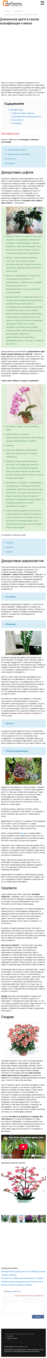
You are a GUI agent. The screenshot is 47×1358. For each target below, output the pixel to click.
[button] (44, 1169)
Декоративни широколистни (25, 116)
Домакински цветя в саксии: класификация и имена (21, 14)
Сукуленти (16, 120)
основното (7, 11)
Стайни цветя (18, 11)
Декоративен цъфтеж (22, 113)
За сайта (10, 1336)
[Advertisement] (23, 48)
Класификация (15, 109)
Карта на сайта (12, 1338)
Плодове (16, 123)
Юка (21, 833)
